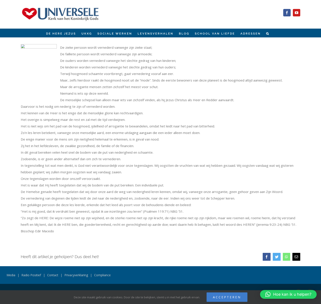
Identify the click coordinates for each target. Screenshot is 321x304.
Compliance (102, 275)
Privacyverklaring (76, 275)
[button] (267, 33)
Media (11, 275)
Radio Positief (31, 275)
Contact (52, 275)
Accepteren (227, 297)
